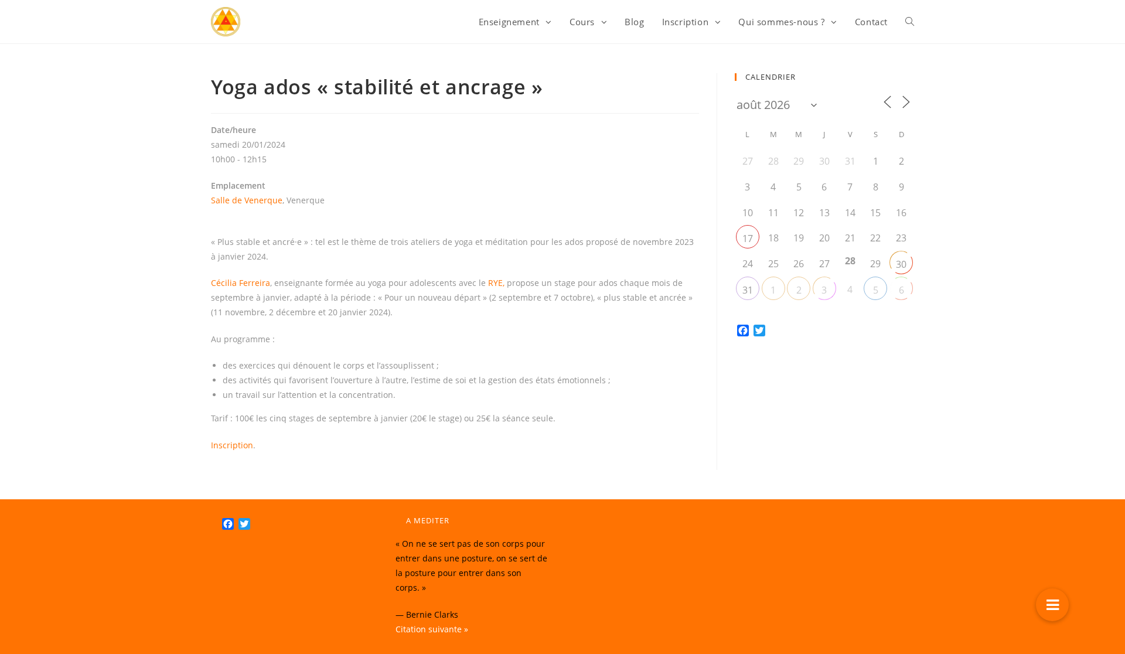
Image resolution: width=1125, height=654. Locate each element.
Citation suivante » (432, 629)
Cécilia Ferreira (240, 282)
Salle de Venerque (246, 200)
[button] (1052, 604)
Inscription (232, 445)
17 (747, 238)
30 (901, 264)
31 (747, 290)
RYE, (497, 282)
